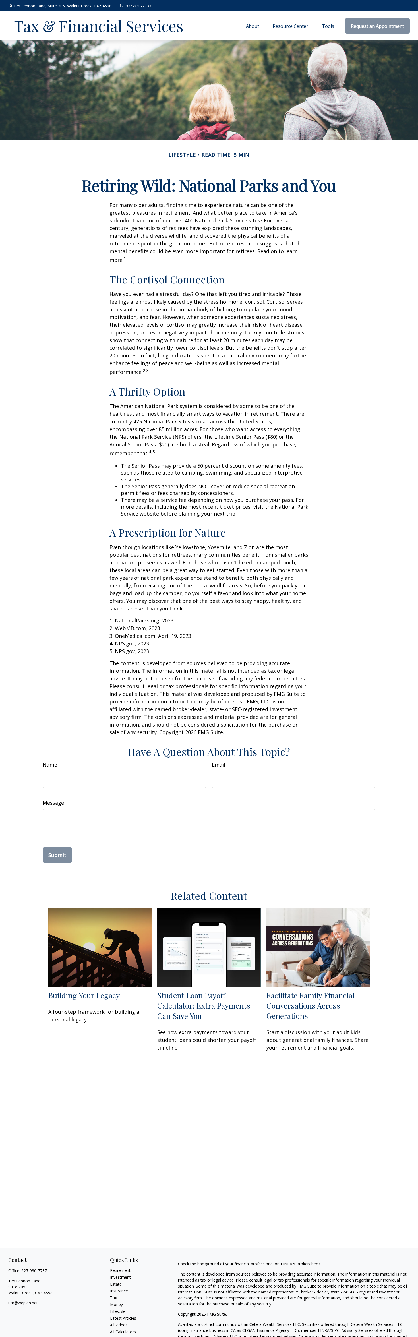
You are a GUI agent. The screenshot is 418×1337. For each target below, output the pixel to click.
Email (218, 764)
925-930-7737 (138, 6)
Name (50, 764)
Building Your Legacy (84, 995)
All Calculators (123, 1331)
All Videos (119, 1325)
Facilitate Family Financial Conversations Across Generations (310, 1005)
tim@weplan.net (23, 1302)
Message (53, 802)
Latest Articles (123, 1318)
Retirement (120, 1270)
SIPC (335, 1330)
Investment (120, 1277)
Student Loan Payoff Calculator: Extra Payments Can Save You (203, 1005)
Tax (113, 1297)
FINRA (324, 1330)
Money (116, 1304)
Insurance (119, 1290)
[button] (252, 26)
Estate (116, 1284)
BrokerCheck (308, 1263)
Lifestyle (117, 1311)
